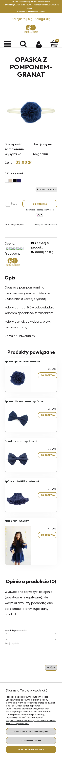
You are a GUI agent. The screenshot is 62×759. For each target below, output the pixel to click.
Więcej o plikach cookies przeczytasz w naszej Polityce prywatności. (31, 722)
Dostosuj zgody (31, 740)
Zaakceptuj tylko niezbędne (31, 731)
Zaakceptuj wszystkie (31, 749)
